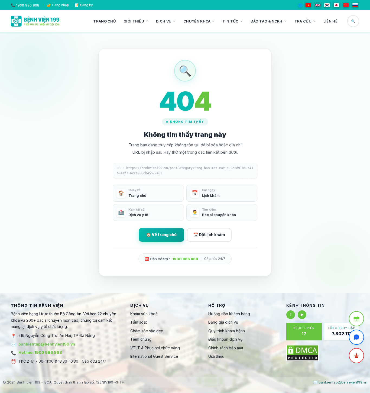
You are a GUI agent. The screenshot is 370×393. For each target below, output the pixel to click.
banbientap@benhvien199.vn (46, 344)
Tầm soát (138, 322)
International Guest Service (154, 356)
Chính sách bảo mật (225, 348)
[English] (318, 5)
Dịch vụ (163, 21)
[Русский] (355, 5)
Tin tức (230, 21)
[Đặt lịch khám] (356, 318)
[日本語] (336, 5)
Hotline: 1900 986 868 (40, 352)
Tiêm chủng (140, 339)
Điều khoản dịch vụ (225, 339)
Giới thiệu (134, 21)
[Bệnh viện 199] (35, 21)
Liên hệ (330, 21)
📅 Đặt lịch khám (209, 234)
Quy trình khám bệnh (226, 330)
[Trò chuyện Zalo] (356, 337)
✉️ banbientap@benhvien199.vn (340, 382)
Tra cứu (302, 21)
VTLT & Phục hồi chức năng (155, 348)
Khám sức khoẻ (144, 313)
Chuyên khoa (196, 21)
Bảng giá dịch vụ (223, 322)
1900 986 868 (27, 5)
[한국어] (327, 5)
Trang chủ (104, 21)
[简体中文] (346, 5)
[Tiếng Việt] (308, 5)
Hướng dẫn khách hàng (229, 313)
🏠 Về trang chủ (161, 234)
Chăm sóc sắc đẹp (146, 330)
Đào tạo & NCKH (267, 21)
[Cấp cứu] (356, 355)
